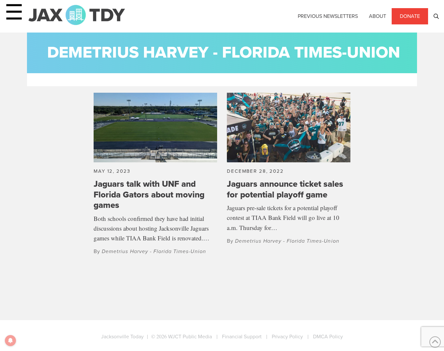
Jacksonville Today (122, 336)
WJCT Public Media (190, 336)
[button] (436, 16)
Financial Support (242, 336)
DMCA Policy (328, 336)
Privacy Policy (287, 336)
